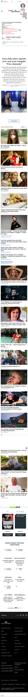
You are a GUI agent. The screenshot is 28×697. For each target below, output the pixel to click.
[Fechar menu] (12, 22)
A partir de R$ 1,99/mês (20, 535)
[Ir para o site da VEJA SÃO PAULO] (14, 11)
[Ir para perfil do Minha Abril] (14, 25)
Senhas (10, 32)
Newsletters (12, 33)
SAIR (24, 12)
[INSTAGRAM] (25, 615)
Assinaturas (12, 28)
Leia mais (14, 121)
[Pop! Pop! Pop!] (4, 38)
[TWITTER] (23, 615)
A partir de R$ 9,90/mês (8, 535)
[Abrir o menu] (2, 11)
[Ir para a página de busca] (26, 18)
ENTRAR (23, 10)
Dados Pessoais (14, 31)
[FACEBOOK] (20, 615)
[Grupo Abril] (2, 2)
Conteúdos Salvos (15, 29)
